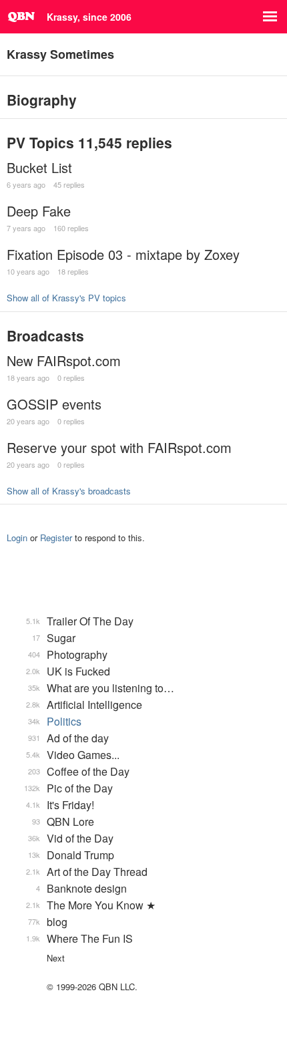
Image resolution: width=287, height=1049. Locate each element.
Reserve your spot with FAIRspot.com (119, 447)
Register (56, 537)
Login (17, 537)
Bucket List (39, 167)
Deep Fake (39, 210)
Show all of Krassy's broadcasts (69, 490)
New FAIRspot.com (64, 360)
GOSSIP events (54, 404)
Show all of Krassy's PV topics (66, 297)
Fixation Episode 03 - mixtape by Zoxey (123, 254)
